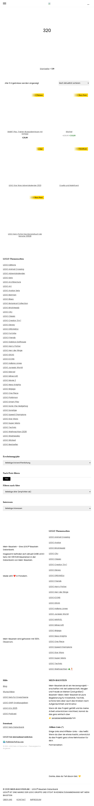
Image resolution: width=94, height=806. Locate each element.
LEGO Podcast (10, 713)
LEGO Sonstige (10, 410)
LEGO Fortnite (9, 333)
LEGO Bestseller (10, 444)
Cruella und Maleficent (69, 185)
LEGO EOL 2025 (10, 708)
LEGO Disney (9, 324)
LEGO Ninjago (9, 388)
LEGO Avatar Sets (11, 290)
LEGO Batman (9, 294)
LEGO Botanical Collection (15, 303)
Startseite (44, 68)
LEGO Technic (9, 427)
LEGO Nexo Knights (12, 384)
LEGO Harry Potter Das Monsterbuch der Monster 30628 (25, 235)
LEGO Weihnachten (58, 669)
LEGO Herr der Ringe (12, 350)
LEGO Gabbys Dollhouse (14, 341)
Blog (5, 686)
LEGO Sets (8, 277)
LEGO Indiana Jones (12, 363)
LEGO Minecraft (10, 376)
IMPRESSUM (35, 799)
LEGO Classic (9, 316)
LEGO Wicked (9, 440)
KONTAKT (21, 799)
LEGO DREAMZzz (10, 329)
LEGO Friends (9, 337)
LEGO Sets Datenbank (13, 727)
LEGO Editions (9, 264)
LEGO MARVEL (55, 619)
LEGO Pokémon (10, 397)
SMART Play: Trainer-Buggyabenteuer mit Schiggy (25, 132)
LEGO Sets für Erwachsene (15, 697)
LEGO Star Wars (10, 418)
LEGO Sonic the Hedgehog (15, 406)
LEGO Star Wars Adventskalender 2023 (25, 185)
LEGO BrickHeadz (11, 307)
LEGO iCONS (8, 359)
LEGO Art (7, 286)
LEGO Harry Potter (12, 346)
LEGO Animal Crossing (13, 269)
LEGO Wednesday (11, 436)
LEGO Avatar (55, 542)
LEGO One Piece (10, 393)
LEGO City (7, 312)
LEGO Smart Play (11, 401)
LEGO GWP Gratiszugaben (15, 702)
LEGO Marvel (9, 371)
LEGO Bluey (8, 299)
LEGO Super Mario (11, 423)
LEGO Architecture (12, 282)
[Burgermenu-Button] (4, 3)
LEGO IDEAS (8, 354)
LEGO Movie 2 (9, 380)
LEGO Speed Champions (14, 414)
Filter (6, 479)
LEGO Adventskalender (14, 273)
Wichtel (69, 131)
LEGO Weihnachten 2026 (15, 431)
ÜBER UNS (7, 799)
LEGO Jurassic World (13, 367)
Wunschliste (9, 691)
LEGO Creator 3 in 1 (12, 320)
